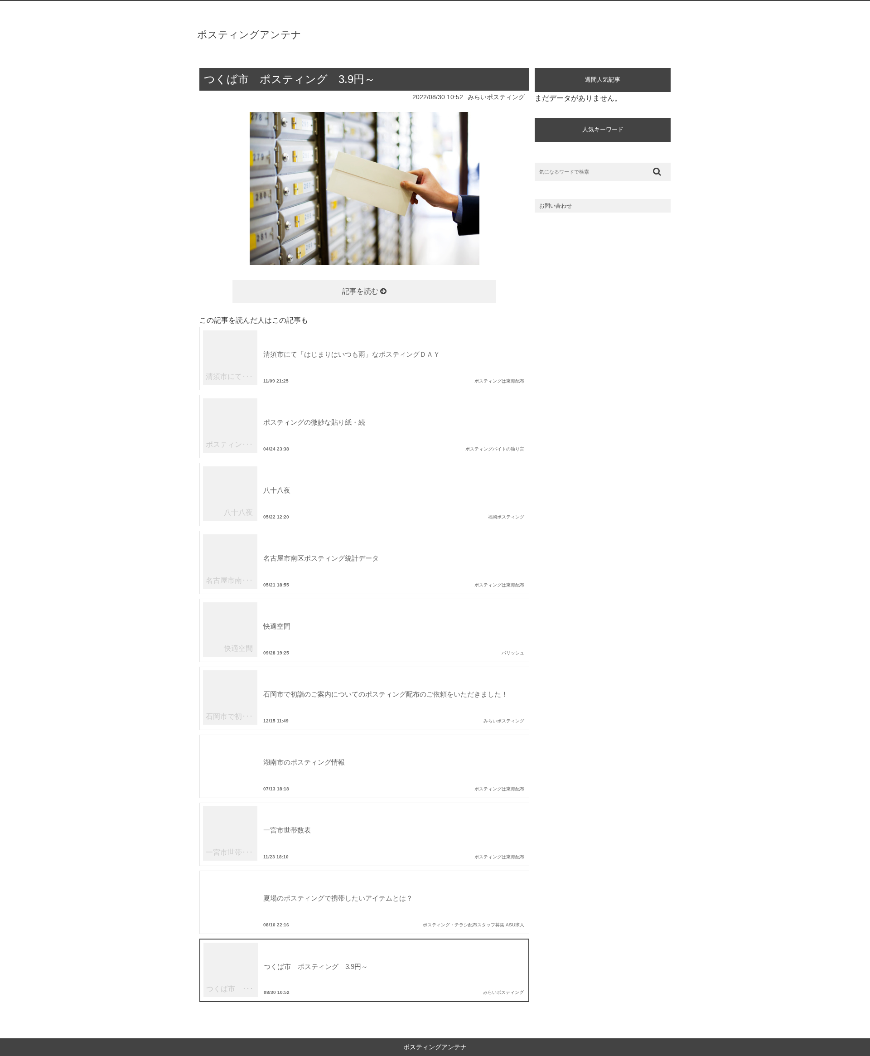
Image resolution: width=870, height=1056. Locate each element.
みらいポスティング (496, 97)
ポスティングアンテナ (249, 34)
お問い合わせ (555, 206)
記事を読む (361, 291)
